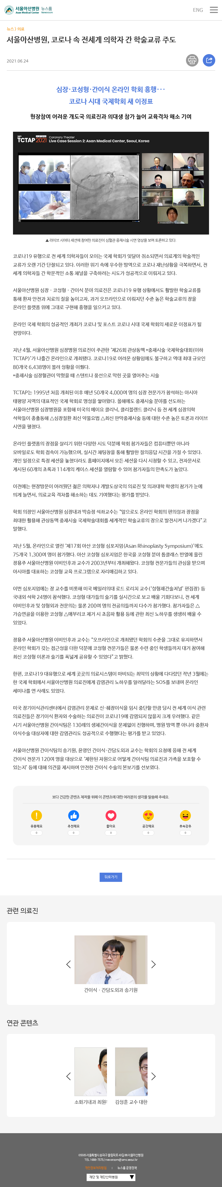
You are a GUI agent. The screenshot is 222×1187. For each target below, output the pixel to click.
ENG (198, 10)
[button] (152, 966)
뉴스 (10, 29)
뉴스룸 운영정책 (127, 1168)
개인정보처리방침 (96, 1168)
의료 (20, 29)
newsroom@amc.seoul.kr (121, 1160)
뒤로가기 (111, 877)
